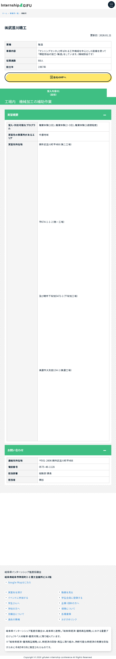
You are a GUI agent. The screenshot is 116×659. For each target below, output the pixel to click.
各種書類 (66, 614)
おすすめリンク (69, 619)
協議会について (16, 614)
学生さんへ (14, 603)
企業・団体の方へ (70, 603)
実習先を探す (15, 592)
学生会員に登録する (71, 597)
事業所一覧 (14, 13)
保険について (68, 608)
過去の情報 (14, 619)
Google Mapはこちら (19, 582)
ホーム (4, 13)
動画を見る (67, 592)
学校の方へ (14, 608)
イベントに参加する (18, 597)
